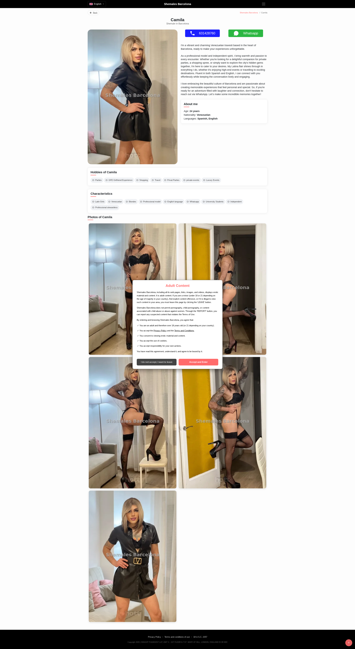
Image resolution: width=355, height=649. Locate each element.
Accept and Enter (198, 362)
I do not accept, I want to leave (156, 362)
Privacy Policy (160, 330)
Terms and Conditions (184, 330)
